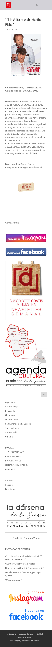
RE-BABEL (10, 469)
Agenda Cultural (26, 634)
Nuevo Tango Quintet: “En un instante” (24, 568)
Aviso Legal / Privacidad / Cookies (24, 641)
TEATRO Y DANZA (14, 452)
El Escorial (10, 410)
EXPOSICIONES (13, 460)
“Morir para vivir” (13, 580)
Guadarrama (11, 419)
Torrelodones (12, 428)
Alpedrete (10, 402)
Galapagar (10, 415)
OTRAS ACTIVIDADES (16, 465)
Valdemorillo (11, 432)
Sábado (9, 484)
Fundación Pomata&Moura (26, 538)
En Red (40, 634)
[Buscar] (44, 394)
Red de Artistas (24, 637)
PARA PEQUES (12, 456)
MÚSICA (9, 447)
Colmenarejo (11, 406)
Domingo (10, 489)
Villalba (9, 436)
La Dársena (11, 634)
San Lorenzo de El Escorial (18, 423)
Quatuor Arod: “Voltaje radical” (20, 563)
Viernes (9, 480)
